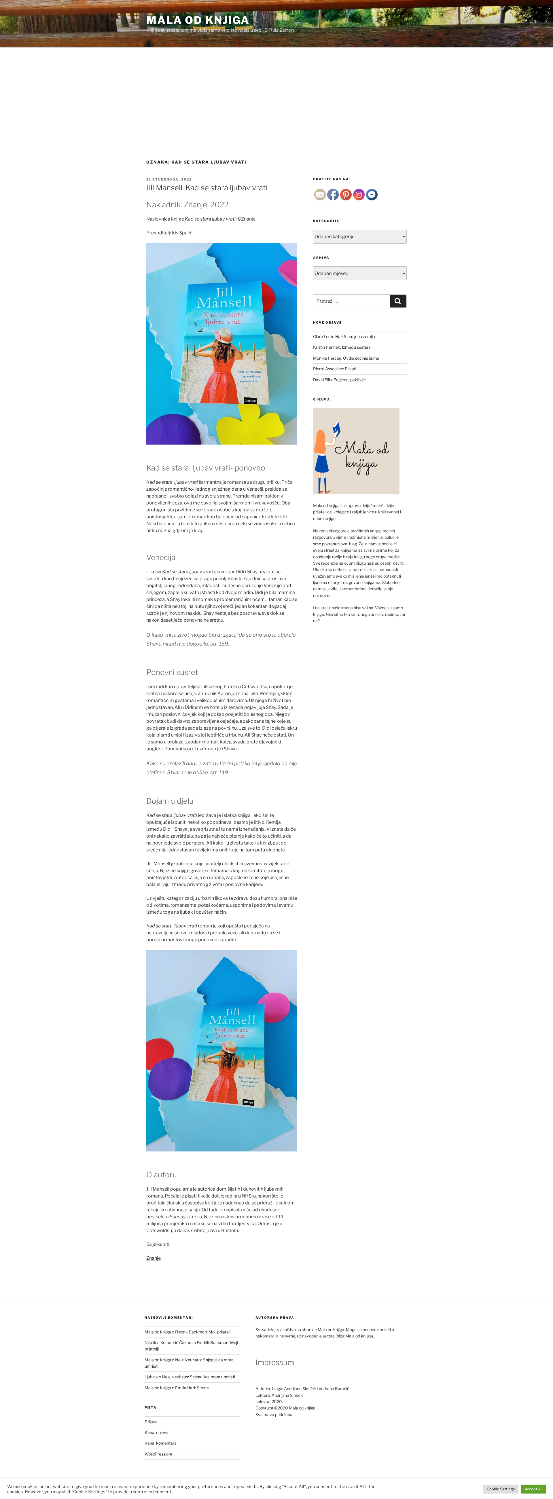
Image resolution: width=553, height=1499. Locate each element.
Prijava (151, 1421)
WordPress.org (158, 1453)
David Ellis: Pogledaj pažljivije (339, 379)
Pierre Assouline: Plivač (334, 368)
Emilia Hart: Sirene (192, 1387)
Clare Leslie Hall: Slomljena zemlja (344, 336)
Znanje (153, 1258)
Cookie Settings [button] (501, 1489)
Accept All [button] (533, 1489)
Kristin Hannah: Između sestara (342, 347)
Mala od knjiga (198, 20)
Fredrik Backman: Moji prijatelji (203, 1331)
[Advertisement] (276, 90)
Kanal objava (156, 1432)
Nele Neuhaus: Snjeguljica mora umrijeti (198, 1376)
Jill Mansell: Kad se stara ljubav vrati (207, 187)
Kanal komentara (161, 1443)
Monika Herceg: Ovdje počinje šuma (346, 358)
